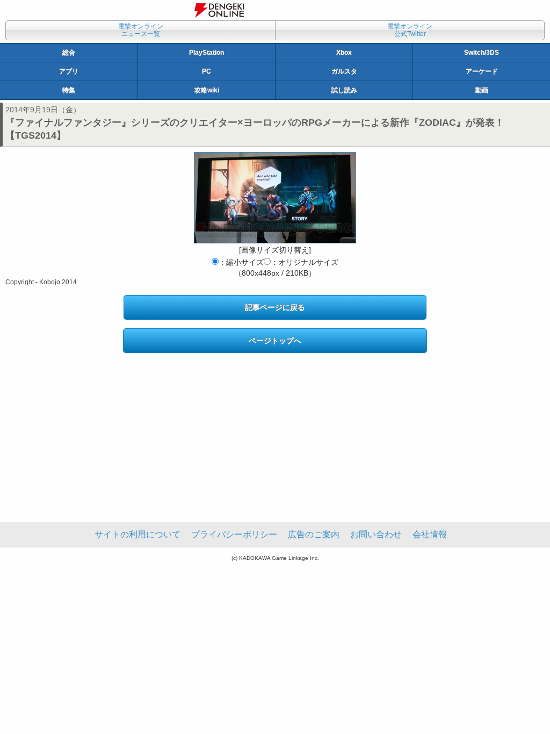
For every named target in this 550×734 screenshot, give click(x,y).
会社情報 (429, 534)
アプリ (68, 71)
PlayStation (206, 52)
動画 (481, 90)
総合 (68, 52)
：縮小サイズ (241, 262)
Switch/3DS (481, 52)
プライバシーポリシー (234, 534)
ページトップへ (275, 340)
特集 (68, 90)
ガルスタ (344, 71)
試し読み (344, 90)
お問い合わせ (376, 534)
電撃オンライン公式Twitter (409, 30)
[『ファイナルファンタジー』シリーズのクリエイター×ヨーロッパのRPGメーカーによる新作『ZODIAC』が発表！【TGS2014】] (275, 197)
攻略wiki (206, 90)
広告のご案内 (313, 534)
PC (206, 71)
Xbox (344, 52)
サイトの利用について (137, 534)
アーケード (482, 71)
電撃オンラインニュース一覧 (140, 30)
